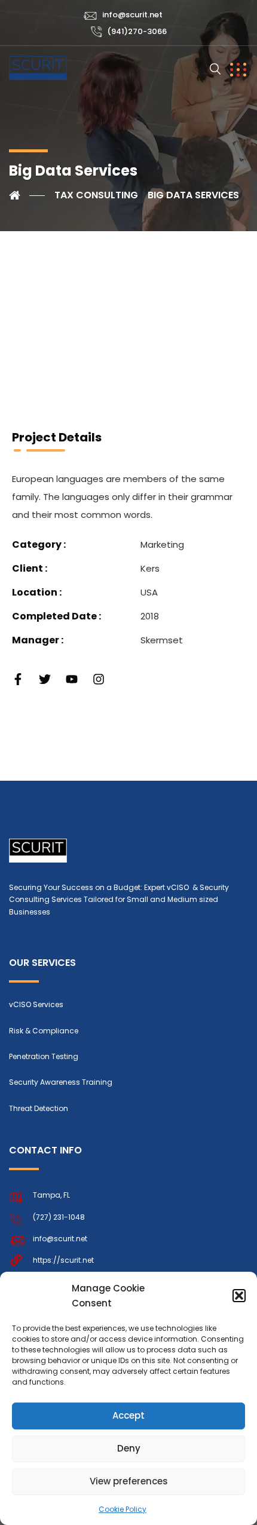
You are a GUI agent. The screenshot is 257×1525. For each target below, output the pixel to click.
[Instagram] (99, 679)
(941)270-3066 (137, 31)
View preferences (129, 1481)
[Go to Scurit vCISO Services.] (27, 195)
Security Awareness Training (60, 1082)
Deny (128, 1448)
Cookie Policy (122, 1509)
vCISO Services (36, 1004)
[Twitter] (45, 679)
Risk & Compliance (43, 1031)
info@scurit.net (132, 14)
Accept (128, 1415)
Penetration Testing (43, 1056)
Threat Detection (38, 1108)
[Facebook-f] (18, 679)
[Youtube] (72, 679)
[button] (239, 1296)
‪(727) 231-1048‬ (59, 1217)
